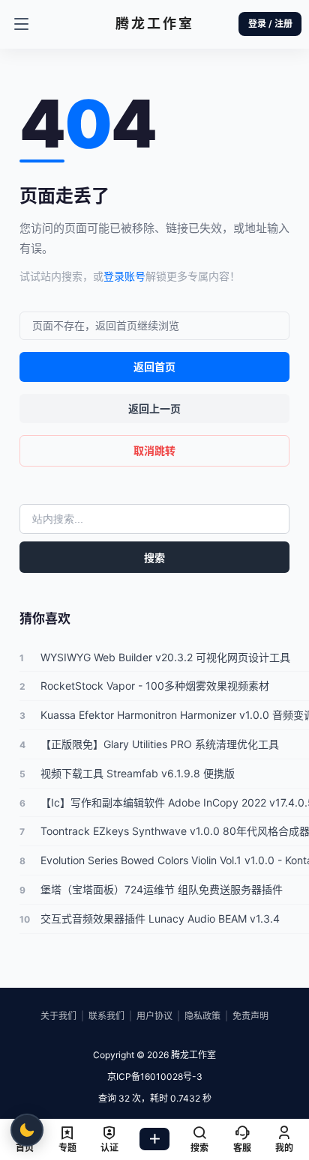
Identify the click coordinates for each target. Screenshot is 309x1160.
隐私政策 (202, 1015)
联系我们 (106, 1015)
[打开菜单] (21, 23)
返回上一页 (154, 408)
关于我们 (58, 1015)
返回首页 (155, 366)
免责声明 (250, 1015)
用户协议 (154, 1015)
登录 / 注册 (270, 23)
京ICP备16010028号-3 (154, 1076)
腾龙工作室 (192, 1054)
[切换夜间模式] (27, 1130)
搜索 (154, 557)
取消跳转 (155, 450)
